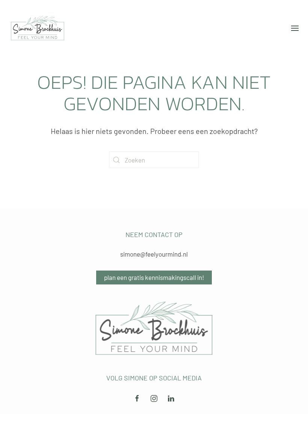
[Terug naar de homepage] (37, 28)
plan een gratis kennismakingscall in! (154, 277)
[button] (295, 28)
